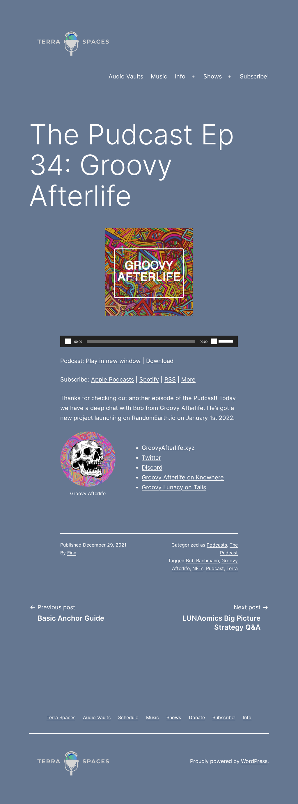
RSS (170, 379)
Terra (232, 568)
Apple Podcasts (112, 379)
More (188, 379)
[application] (149, 341)
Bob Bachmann (202, 560)
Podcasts (217, 545)
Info (180, 76)
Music (159, 76)
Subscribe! (254, 76)
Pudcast (215, 568)
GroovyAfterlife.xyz (168, 447)
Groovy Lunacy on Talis (174, 487)
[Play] (68, 341)
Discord (152, 467)
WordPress (254, 761)
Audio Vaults (126, 76)
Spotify (149, 379)
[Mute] (214, 341)
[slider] (227, 341)
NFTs (197, 568)
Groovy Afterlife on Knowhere (183, 477)
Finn (71, 553)
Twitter (151, 457)
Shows (212, 76)
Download (159, 360)
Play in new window (113, 360)
